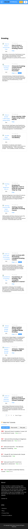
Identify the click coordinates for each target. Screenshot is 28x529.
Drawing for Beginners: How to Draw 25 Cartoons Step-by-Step (18, 187)
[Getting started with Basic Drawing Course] (6, 208)
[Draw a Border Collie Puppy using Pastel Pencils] (6, 118)
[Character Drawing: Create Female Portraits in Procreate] (6, 67)
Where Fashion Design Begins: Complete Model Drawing (17, 329)
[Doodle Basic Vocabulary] (6, 137)
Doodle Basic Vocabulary (16, 136)
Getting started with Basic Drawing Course (18, 208)
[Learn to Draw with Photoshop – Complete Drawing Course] (6, 256)
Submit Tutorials (21, 2)
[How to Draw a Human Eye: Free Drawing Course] (6, 46)
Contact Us (4, 498)
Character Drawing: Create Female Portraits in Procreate (18, 68)
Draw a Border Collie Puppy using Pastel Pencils (19, 117)
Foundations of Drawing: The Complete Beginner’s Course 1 (18, 279)
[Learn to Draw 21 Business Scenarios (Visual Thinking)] (6, 398)
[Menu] (2, 2)
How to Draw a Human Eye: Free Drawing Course (17, 46)
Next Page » (18, 415)
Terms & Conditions (7, 515)
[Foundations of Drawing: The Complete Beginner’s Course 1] (6, 278)
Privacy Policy (5, 513)
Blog (3, 510)
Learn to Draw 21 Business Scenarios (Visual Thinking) (18, 398)
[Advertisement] (14, 20)
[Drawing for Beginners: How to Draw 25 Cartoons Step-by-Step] (6, 186)
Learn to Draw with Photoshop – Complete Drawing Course (18, 257)
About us (4, 508)
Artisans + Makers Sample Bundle (18, 349)
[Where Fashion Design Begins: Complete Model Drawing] (6, 328)
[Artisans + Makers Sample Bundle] (6, 350)
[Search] (16, 2)
